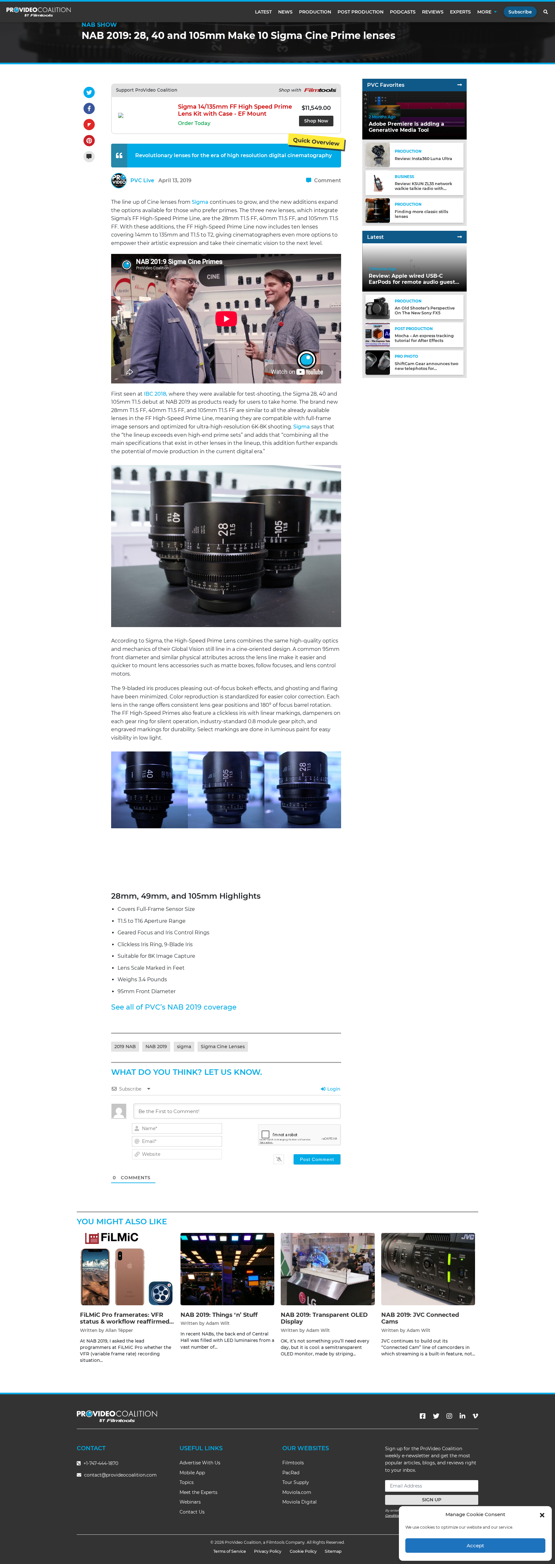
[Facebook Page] (423, 1416)
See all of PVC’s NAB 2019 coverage (173, 1007)
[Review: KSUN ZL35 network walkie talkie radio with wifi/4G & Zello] (378, 182)
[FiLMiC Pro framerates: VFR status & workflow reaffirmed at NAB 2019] (127, 1269)
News (285, 12)
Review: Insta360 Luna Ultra (423, 158)
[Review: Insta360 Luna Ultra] (378, 155)
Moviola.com (296, 1492)
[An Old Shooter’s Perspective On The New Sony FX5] (378, 307)
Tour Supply (295, 1482)
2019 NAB (125, 1046)
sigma (184, 1046)
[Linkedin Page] (462, 1416)
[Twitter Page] (436, 1416)
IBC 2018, (155, 394)
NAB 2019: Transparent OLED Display (324, 1318)
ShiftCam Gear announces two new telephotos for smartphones (426, 368)
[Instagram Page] (449, 1416)
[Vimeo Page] (475, 1416)
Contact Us (192, 1512)
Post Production (360, 12)
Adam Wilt (218, 1323)
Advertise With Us (200, 1463)
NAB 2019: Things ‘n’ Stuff (219, 1314)
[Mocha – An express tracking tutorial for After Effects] (378, 334)
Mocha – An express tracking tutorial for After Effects (424, 338)
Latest (263, 12)
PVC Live (142, 180)
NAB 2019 (156, 1046)
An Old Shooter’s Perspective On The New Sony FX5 (425, 310)
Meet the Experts (198, 1492)
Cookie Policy (303, 1551)
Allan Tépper (119, 1330)
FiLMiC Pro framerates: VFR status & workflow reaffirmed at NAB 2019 (124, 1321)
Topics (187, 1482)
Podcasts (403, 12)
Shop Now (316, 121)
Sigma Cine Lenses (223, 1046)
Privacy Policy (267, 1551)
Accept (475, 1545)
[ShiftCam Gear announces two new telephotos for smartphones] (378, 362)
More (484, 12)
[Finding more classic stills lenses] (378, 210)
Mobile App (192, 1473)
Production (315, 12)
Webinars (190, 1502)
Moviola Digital (299, 1502)
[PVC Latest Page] (459, 237)
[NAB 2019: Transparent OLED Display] (328, 1269)
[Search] (546, 12)
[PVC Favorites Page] (459, 85)
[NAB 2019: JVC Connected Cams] (428, 1269)
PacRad (290, 1473)
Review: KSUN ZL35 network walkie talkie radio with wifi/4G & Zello (423, 188)
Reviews (433, 12)
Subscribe (520, 12)
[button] (542, 1514)
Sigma (200, 202)
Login (333, 1089)
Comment (327, 180)
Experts (460, 12)
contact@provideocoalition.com (120, 1475)
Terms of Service (229, 1551)
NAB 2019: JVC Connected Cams (420, 1318)
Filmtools (293, 1463)
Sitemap (333, 1551)
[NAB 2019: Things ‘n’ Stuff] (228, 1269)
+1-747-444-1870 (100, 1463)
